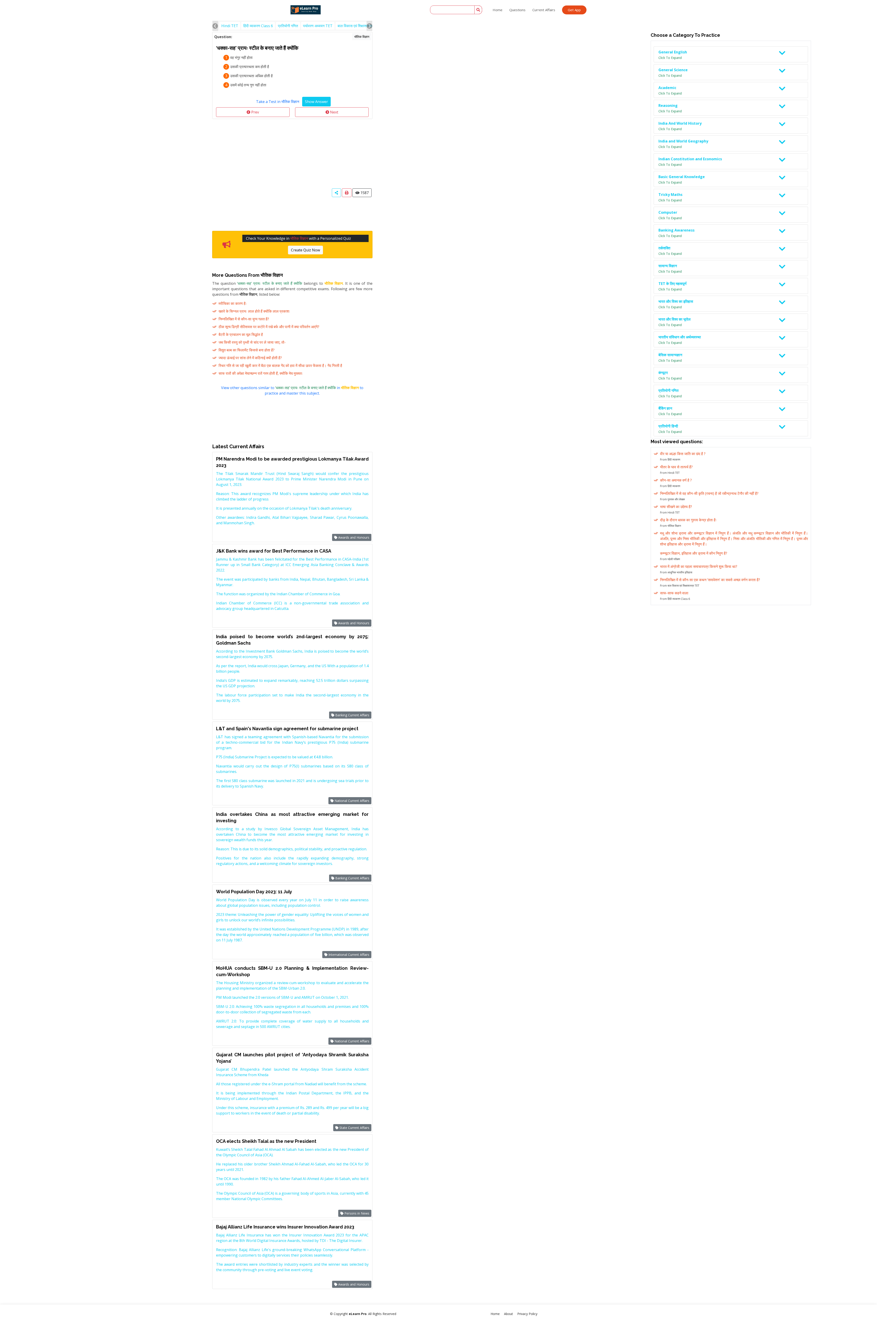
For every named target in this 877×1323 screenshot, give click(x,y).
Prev (254, 112)
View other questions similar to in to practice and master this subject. (292, 390)
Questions (517, 10)
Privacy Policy (527, 1314)
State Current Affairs (353, 1127)
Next (333, 112)
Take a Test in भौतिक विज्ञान (277, 101)
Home (497, 10)
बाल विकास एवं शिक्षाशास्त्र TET (359, 25)
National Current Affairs (351, 801)
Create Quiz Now (305, 250)
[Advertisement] (292, 153)
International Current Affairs (348, 954)
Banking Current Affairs (351, 715)
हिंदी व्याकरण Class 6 (258, 25)
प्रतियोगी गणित (288, 25)
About (508, 1314)
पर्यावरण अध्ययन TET (318, 25)
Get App (574, 10)
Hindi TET (229, 25)
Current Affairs (543, 10)
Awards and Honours (353, 537)
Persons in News (356, 1213)
